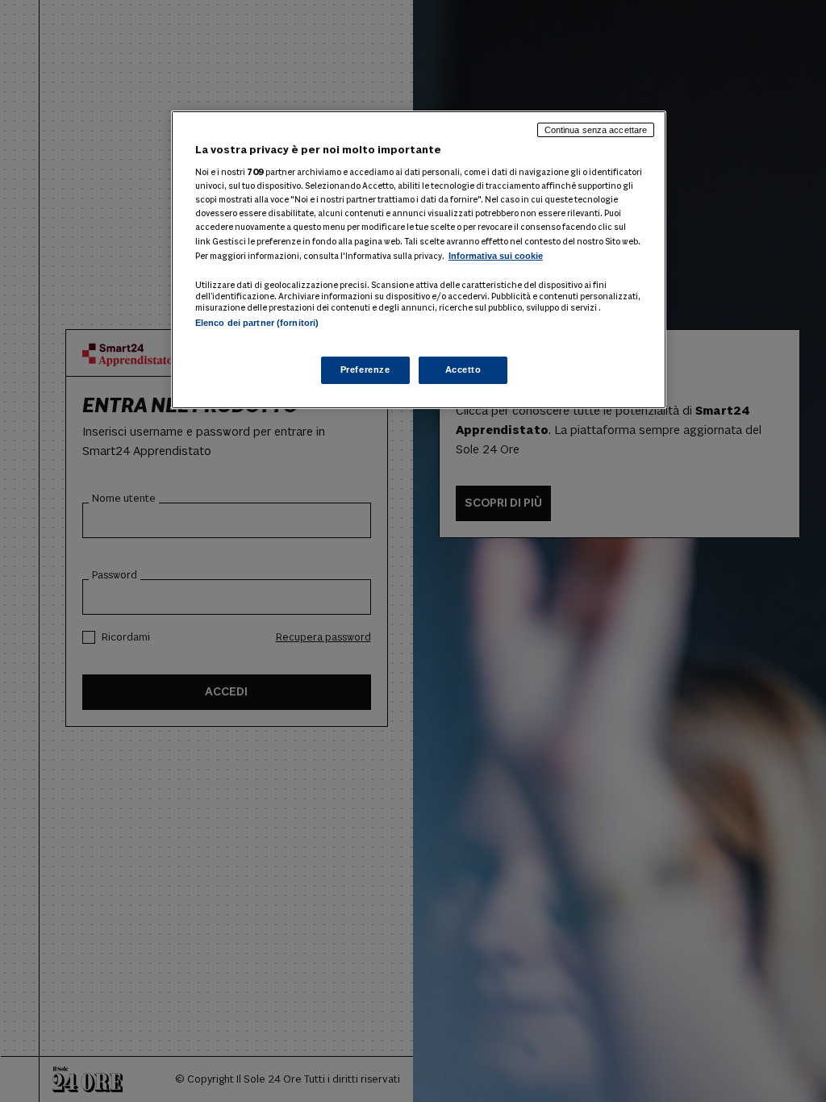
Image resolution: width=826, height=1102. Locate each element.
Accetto (463, 369)
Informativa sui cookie (495, 256)
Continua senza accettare (596, 130)
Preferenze (365, 369)
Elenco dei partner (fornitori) (257, 323)
